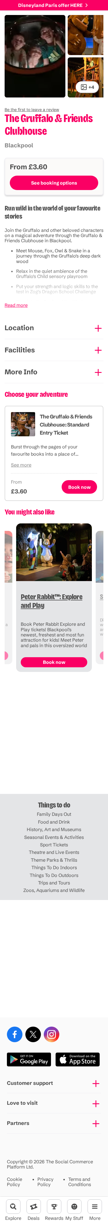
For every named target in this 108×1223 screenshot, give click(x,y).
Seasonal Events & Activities (54, 837)
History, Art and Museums (54, 829)
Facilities (20, 350)
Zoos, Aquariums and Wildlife (54, 890)
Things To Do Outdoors (54, 875)
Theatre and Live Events (54, 852)
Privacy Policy (45, 1182)
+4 (91, 87)
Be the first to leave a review (32, 109)
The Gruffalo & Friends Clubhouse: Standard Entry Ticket (66, 424)
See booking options (54, 183)
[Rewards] (54, 1206)
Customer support (30, 1083)
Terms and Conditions (79, 1182)
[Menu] (95, 1206)
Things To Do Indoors (54, 867)
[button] (32, 109)
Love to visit (22, 1103)
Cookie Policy (14, 1182)
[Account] (74, 1206)
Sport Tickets (54, 844)
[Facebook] (14, 1034)
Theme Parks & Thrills (54, 860)
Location (19, 328)
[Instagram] (51, 1034)
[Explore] (13, 1206)
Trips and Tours (54, 882)
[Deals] (33, 1206)
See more (21, 464)
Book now (79, 487)
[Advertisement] (54, 735)
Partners (18, 1123)
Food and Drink (54, 821)
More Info (21, 372)
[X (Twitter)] (33, 1034)
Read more (16, 305)
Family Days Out (54, 814)
